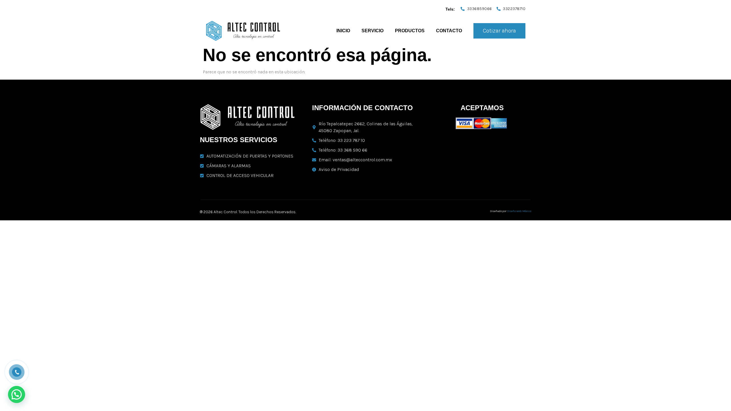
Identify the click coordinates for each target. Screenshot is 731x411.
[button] (16, 394)
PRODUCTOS (410, 30)
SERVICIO (372, 30)
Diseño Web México (519, 211)
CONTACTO (449, 30)
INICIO (343, 30)
